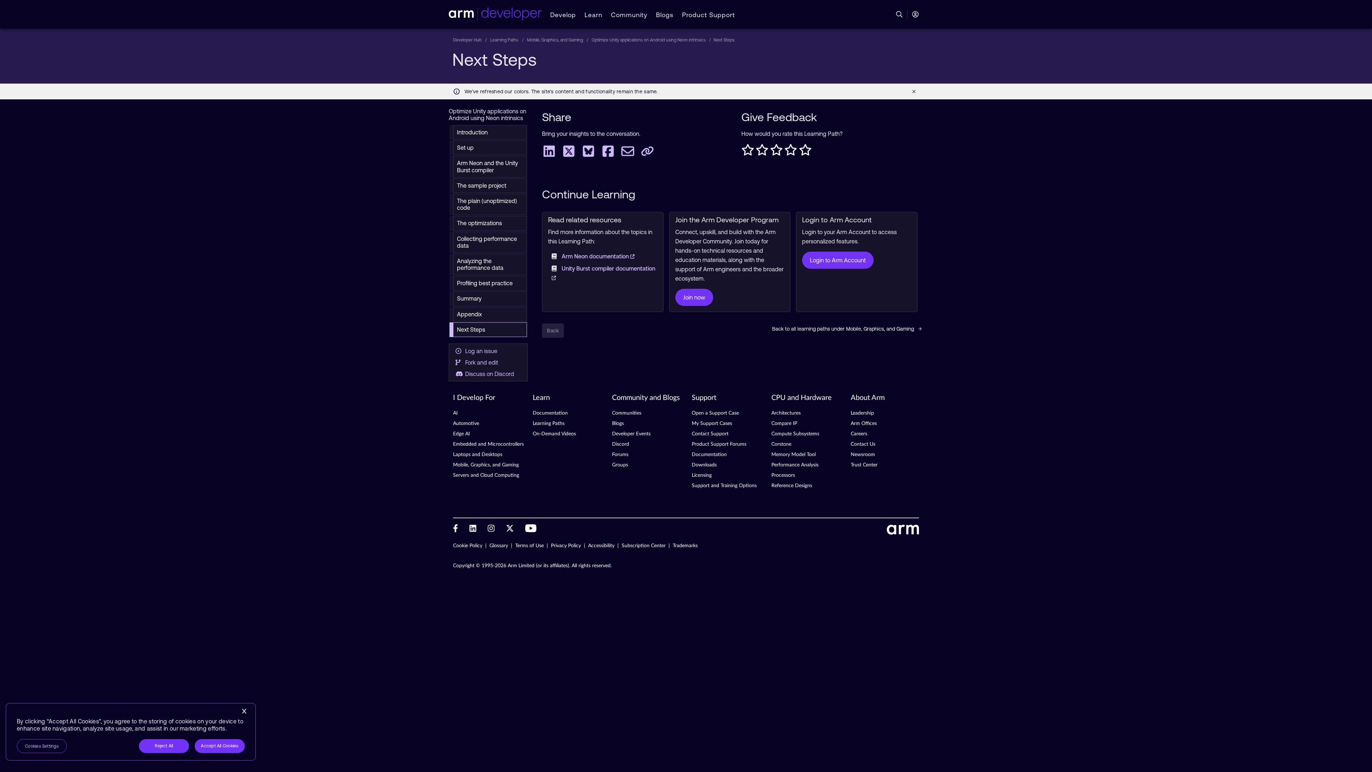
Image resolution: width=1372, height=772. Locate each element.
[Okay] (776, 152)
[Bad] (762, 152)
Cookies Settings (42, 746)
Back (553, 330)
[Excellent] (805, 152)
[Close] (244, 711)
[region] (131, 732)
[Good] (790, 152)
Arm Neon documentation (596, 256)
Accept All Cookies (219, 745)
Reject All (164, 745)
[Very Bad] (747, 152)
